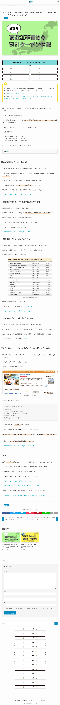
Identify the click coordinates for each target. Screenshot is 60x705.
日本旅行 (18, 98)
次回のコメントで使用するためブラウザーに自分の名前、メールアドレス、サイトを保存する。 (29, 608)
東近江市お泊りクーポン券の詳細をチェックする (17, 194)
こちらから (29, 306)
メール (6, 597)
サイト (5, 602)
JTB (10, 98)
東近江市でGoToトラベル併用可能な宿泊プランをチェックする (21, 486)
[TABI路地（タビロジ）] (30, 2)
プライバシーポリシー (34, 700)
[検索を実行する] (56, 623)
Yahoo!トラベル (39, 96)
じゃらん (23, 96)
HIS (13, 98)
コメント (6, 572)
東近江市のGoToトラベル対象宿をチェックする (17, 232)
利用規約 (43, 700)
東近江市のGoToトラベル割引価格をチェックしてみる (19, 446)
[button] (58, 2)
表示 (8, 151)
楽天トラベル (30, 96)
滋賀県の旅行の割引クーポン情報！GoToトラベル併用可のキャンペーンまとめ (26, 495)
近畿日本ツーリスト (26, 98)
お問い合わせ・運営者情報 (21, 700)
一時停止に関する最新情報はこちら (14, 93)
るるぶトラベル (48, 96)
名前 (5, 591)
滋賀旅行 (6, 18)
